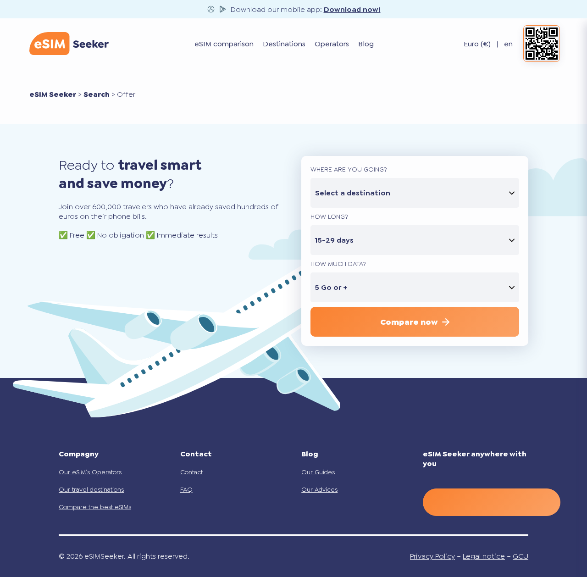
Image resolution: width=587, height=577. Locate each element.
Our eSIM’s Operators (90, 472)
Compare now (408, 321)
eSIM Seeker (52, 94)
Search (96, 94)
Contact (191, 472)
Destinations (284, 44)
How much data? (338, 264)
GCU (520, 556)
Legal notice (484, 556)
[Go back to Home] (69, 43)
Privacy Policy (432, 556)
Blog (366, 44)
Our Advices (319, 489)
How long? (329, 216)
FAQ (186, 489)
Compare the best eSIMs (95, 507)
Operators (332, 44)
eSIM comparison (224, 44)
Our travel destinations (91, 489)
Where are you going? (348, 169)
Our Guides (318, 472)
